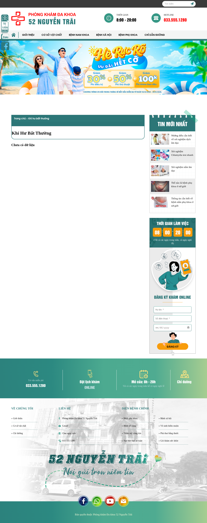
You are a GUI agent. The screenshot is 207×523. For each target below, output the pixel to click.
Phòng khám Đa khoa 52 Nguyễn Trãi (79, 418)
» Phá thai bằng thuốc (169, 433)
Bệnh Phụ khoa (128, 34)
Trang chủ (20, 118)
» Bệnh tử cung (129, 426)
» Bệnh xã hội (165, 418)
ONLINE (89, 387)
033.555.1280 (175, 20)
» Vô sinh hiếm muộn (169, 426)
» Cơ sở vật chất (18, 426)
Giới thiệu (28, 34)
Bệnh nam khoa (79, 34)
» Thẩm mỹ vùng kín (131, 433)
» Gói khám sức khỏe (168, 441)
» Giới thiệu (16, 418)
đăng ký (173, 346)
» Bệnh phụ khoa (129, 418)
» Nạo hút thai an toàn (132, 441)
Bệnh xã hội (103, 34)
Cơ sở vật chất (52, 34)
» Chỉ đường (17, 433)
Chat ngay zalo (69, 433)
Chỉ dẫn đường (155, 34)
